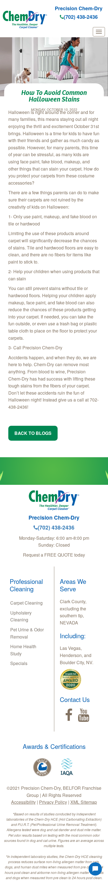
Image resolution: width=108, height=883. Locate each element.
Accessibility (23, 802)
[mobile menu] (99, 31)
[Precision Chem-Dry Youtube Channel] (83, 715)
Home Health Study (23, 650)
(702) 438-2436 (81, 16)
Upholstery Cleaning (21, 616)
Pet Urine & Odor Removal (27, 633)
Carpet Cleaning (26, 603)
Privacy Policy (53, 802)
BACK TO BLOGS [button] (33, 433)
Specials (18, 663)
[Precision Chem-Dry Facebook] (69, 715)
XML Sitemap (83, 802)
